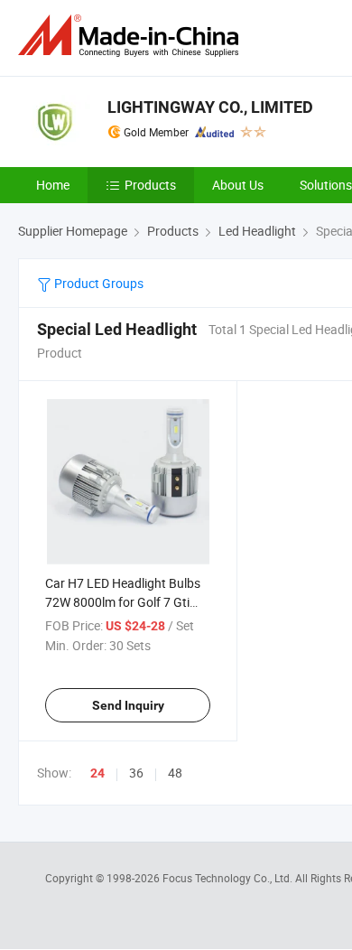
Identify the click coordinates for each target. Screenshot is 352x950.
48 (175, 772)
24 (97, 773)
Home (52, 184)
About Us (238, 184)
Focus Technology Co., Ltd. (228, 878)
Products (150, 184)
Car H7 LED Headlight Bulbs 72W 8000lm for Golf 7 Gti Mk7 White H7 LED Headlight (125, 601)
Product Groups (97, 283)
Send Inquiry (128, 705)
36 (136, 772)
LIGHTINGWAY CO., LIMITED (210, 107)
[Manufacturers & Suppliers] (131, 35)
